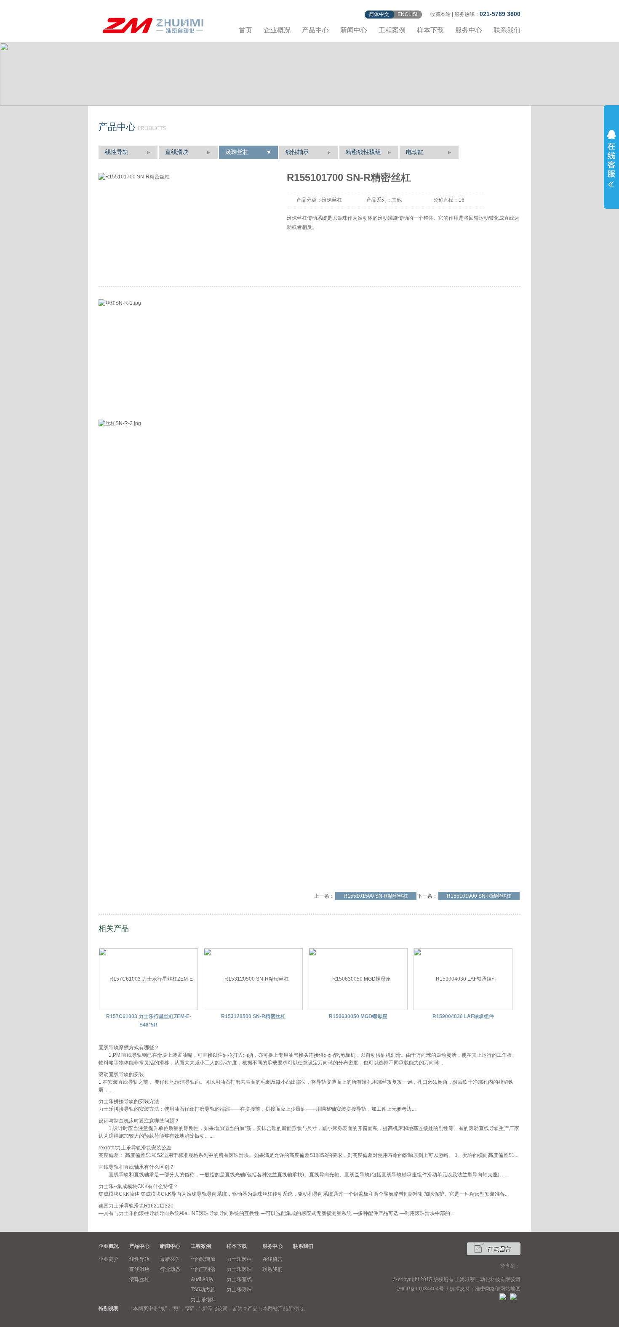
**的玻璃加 (203, 1259)
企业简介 (109, 1259)
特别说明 (109, 1308)
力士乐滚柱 (239, 1259)
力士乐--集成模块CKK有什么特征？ (138, 1186)
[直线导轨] (153, 24)
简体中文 (379, 14)
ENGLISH (409, 14)
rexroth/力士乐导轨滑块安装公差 (135, 1148)
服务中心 (468, 30)
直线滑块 (177, 152)
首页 (245, 30)
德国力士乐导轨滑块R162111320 (136, 1206)
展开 (611, 159)
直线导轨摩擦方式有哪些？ (129, 1047)
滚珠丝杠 (237, 152)
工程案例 (392, 30)
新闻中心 (353, 30)
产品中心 (315, 30)
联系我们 (507, 30)
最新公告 (170, 1259)
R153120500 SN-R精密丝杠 (253, 1016)
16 (461, 200)
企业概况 (277, 30)
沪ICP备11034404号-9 (422, 1289)
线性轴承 (297, 152)
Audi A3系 (202, 1279)
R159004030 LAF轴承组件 (463, 1016)
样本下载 (430, 30)
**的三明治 (203, 1269)
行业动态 (170, 1269)
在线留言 (272, 1259)
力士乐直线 (239, 1279)
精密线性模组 (363, 152)
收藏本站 (440, 14)
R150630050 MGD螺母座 (358, 1016)
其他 (397, 200)
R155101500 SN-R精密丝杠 (376, 896)
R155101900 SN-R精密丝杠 (479, 896)
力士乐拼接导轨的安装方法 (129, 1101)
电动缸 (415, 152)
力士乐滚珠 (239, 1269)
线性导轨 (116, 152)
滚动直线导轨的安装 (121, 1074)
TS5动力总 (203, 1289)
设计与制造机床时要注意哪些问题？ (139, 1121)
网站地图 (510, 1289)
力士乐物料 (203, 1300)
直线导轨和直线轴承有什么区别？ (136, 1167)
